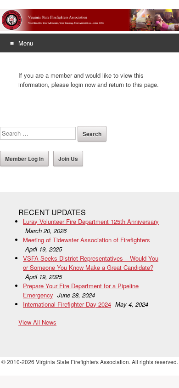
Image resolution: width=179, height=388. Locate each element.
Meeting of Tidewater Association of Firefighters (86, 239)
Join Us (68, 158)
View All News (37, 322)
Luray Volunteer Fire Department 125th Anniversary (91, 221)
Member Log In (24, 158)
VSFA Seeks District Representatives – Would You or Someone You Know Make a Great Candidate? (90, 263)
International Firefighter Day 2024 (67, 304)
